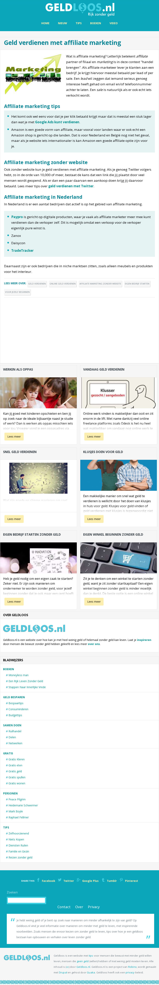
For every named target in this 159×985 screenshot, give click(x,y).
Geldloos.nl (83, 967)
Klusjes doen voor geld (103, 452)
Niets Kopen (16, 839)
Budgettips (15, 715)
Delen (12, 737)
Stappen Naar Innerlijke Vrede (27, 687)
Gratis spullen (17, 777)
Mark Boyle (16, 811)
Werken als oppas (18, 369)
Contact (64, 906)
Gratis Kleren (17, 759)
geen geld (83, 961)
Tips (79, 23)
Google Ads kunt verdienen (57, 122)
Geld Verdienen (37, 283)
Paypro (17, 217)
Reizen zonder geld (20, 857)
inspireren (144, 640)
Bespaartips (16, 703)
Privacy (94, 906)
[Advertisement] (79, 328)
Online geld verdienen (63, 283)
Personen (10, 793)
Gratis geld (15, 771)
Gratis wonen (17, 783)
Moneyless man (19, 675)
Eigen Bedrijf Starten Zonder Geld (32, 534)
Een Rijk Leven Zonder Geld (26, 681)
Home (45, 23)
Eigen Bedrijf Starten (137, 283)
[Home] (79, 9)
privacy (130, 972)
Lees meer (14, 436)
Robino (132, 967)
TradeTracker (22, 250)
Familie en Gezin (19, 851)
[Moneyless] (27, 960)
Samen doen (12, 725)
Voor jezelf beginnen (17, 291)
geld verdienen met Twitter (70, 186)
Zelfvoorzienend (19, 833)
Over (79, 906)
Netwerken (15, 743)
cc (67, 967)
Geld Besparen (14, 697)
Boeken (95, 23)
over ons (94, 644)
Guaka (91, 972)
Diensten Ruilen (18, 845)
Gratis (8, 753)
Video (114, 23)
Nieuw (62, 23)
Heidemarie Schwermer (23, 805)
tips (91, 955)
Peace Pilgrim (17, 799)
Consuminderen (18, 709)
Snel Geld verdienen (20, 452)
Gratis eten (15, 765)
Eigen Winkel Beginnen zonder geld (113, 534)
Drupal (63, 972)
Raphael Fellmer (19, 817)
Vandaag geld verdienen (103, 369)
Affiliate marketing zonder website (100, 283)
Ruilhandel (15, 731)
